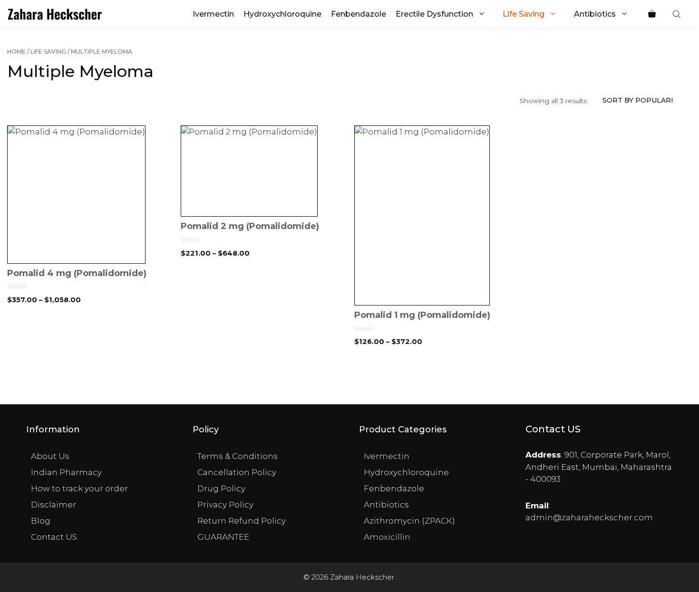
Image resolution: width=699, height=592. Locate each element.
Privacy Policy (225, 504)
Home (16, 51)
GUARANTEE (223, 537)
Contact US (54, 537)
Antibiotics (595, 14)
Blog (40, 520)
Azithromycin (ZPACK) (409, 520)
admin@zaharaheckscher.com (589, 517)
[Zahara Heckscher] (55, 14)
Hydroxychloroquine (282, 14)
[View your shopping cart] (652, 14)
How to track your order (79, 488)
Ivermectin (213, 14)
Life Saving (523, 14)
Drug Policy (221, 488)
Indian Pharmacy (66, 472)
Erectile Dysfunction (434, 14)
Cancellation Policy (236, 472)
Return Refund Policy (241, 520)
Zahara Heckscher (362, 577)
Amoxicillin (387, 537)
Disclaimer (53, 504)
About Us (50, 456)
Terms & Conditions (237, 456)
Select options (89, 374)
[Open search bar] (677, 14)
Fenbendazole (358, 14)
